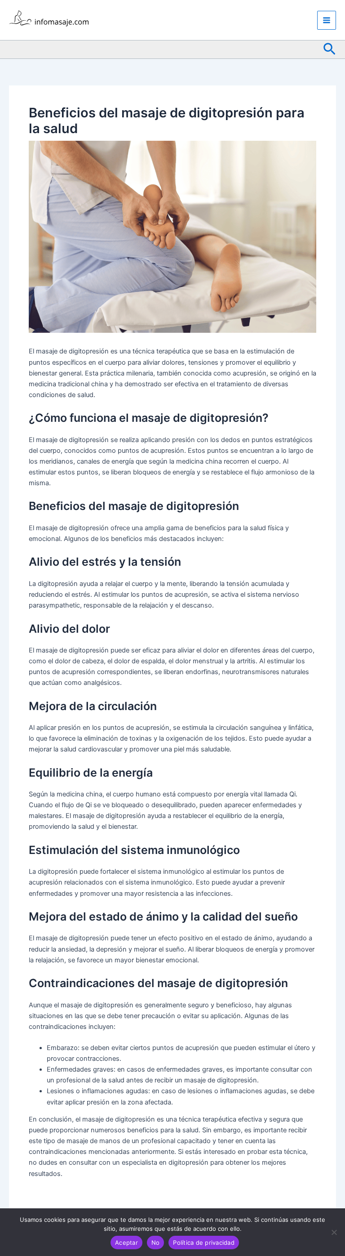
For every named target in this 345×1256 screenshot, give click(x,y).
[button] (329, 49)
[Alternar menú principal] (326, 20)
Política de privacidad (203, 1242)
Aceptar (126, 1242)
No (155, 1242)
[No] (333, 1232)
